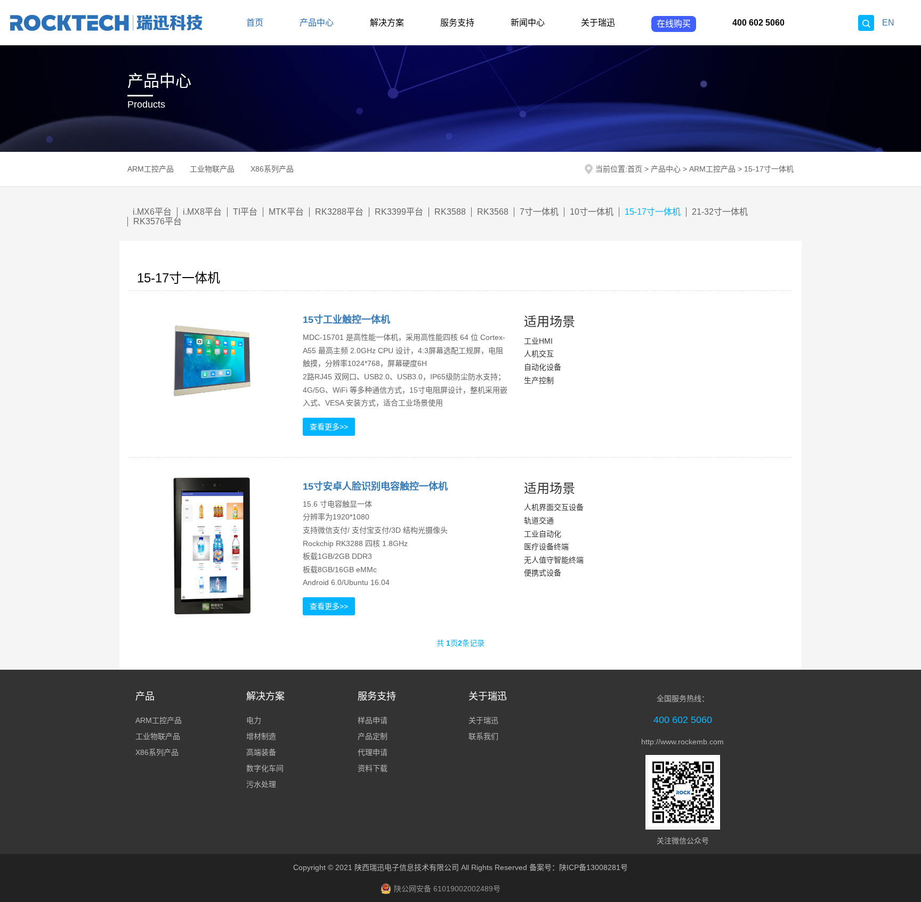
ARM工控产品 (150, 169)
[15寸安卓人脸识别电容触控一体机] (212, 546)
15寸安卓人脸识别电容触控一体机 (375, 486)
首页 (254, 22)
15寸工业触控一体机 (346, 319)
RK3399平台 (399, 211)
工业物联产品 (212, 169)
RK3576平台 (157, 221)
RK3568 (492, 211)
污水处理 (261, 784)
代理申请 (372, 752)
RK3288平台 (339, 211)
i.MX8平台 (202, 211)
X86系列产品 (272, 169)
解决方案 (387, 22)
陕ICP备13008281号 (593, 867)
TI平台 (245, 211)
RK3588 (450, 211)
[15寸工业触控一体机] (212, 360)
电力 (253, 720)
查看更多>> (329, 426)
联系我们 (483, 736)
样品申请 (372, 720)
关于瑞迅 (598, 22)
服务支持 (457, 22)
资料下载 (372, 768)
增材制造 (261, 736)
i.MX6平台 (152, 211)
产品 (145, 696)
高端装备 (261, 752)
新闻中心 (528, 22)
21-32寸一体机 (720, 211)
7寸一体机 (539, 211)
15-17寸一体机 (769, 169)
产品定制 (372, 736)
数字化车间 (265, 768)
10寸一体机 (591, 211)
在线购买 (674, 23)
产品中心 (317, 22)
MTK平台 (286, 211)
